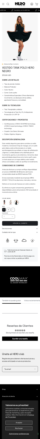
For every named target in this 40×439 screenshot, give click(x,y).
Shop (4, 389)
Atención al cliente (8, 396)
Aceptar (19, 422)
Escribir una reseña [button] (20, 339)
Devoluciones (7, 228)
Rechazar (19, 428)
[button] (7, 4)
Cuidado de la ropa (8, 232)
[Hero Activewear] (20, 4)
